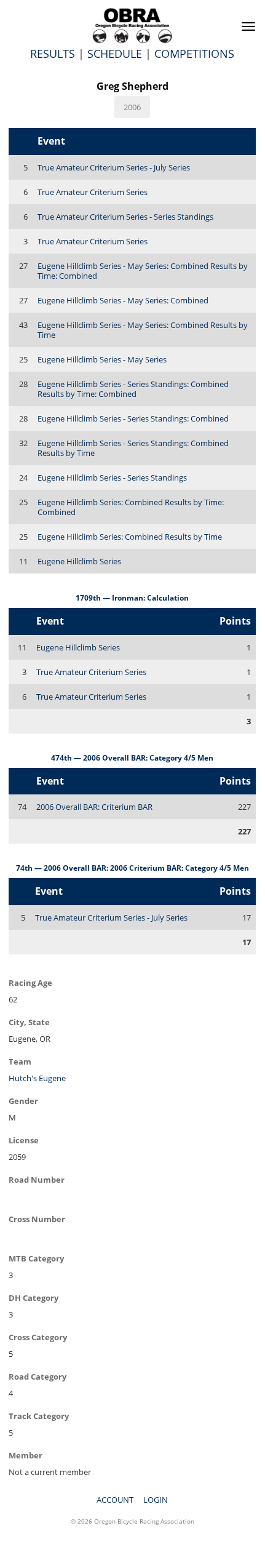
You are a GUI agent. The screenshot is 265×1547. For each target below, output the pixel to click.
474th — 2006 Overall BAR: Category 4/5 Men (132, 758)
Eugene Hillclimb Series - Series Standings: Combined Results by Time (133, 448)
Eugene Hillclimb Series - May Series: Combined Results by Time (143, 329)
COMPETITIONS (194, 53)
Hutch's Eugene (37, 1078)
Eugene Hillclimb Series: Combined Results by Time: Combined (131, 507)
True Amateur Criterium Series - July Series (114, 167)
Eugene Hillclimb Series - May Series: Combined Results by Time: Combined (143, 270)
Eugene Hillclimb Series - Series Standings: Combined (133, 418)
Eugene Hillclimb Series (79, 561)
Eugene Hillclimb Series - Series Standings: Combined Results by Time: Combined (133, 388)
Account (115, 1500)
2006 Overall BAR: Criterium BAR (94, 806)
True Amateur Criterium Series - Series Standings (125, 216)
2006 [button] (132, 107)
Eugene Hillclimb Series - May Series (102, 359)
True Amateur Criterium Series (93, 192)
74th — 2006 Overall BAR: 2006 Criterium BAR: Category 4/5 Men (132, 868)
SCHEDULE (114, 53)
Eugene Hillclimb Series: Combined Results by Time (130, 536)
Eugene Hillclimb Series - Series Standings (112, 477)
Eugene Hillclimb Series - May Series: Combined (123, 300)
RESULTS (52, 53)
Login (155, 1500)
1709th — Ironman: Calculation (132, 598)
